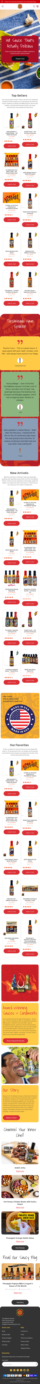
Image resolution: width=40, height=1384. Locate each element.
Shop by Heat (6, 1334)
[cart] (37, 6)
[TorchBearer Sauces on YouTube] (24, 1371)
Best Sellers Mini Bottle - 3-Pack (12, 938)
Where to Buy (6, 1341)
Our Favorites (19, 745)
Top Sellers (19, 95)
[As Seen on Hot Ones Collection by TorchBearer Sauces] (11, 197)
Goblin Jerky (20, 1167)
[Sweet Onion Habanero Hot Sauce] (30, 201)
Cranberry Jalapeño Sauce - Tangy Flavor (11, 670)
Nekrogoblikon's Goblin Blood (17, 429)
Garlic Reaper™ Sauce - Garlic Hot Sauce (30, 173)
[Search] (34, 6)
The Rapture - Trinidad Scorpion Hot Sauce (12, 291)
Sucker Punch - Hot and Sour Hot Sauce (30, 132)
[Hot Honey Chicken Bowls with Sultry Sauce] (20, 1186)
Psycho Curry (9, 348)
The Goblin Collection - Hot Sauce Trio (11, 630)
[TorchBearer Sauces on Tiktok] (21, 1371)
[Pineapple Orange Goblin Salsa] (20, 1222)
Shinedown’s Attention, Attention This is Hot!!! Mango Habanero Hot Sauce (30, 940)
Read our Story (11, 1118)
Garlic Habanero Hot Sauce (11, 252)
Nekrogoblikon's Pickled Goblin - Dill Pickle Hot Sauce (12, 133)
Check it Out (20, 59)
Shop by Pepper (7, 1338)
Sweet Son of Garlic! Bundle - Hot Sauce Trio (30, 590)
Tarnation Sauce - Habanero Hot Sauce (30, 291)
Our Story (4, 1345)
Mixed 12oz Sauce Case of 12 (30, 670)
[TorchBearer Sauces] (20, 6)
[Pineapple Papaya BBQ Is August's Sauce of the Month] (18, 1271)
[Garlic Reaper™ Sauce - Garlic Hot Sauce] (30, 161)
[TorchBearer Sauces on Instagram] (14, 1371)
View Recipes (20, 1248)
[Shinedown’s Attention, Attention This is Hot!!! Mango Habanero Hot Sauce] (30, 927)
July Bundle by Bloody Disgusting (11, 590)
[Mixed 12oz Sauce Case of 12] (30, 658)
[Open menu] (2, 6)
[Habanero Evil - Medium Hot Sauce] (30, 240)
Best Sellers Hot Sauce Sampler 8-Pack (30, 899)
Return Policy (25, 1345)
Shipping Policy (25, 1348)
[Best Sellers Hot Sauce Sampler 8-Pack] (30, 888)
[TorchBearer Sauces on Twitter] (18, 1371)
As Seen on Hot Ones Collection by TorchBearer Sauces (11, 207)
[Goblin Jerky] (20, 1152)
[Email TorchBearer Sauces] (28, 1371)
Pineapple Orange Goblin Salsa (20, 1238)
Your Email (5, 1360)
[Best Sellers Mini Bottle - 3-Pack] (11, 927)
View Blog (20, 1302)
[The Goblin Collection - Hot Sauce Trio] (11, 619)
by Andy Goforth (12, 1289)
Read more (20, 1171)
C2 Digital (27, 1381)
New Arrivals (19, 472)
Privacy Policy (25, 1341)
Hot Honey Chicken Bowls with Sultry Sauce (20, 1202)
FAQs (22, 1334)
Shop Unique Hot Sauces (15, 1041)
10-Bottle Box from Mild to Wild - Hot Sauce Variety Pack (11, 171)
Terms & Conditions (27, 1338)
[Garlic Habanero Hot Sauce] (11, 240)
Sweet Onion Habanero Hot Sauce (30, 212)
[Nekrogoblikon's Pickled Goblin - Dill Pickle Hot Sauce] (11, 120)
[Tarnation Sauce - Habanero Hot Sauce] (30, 279)
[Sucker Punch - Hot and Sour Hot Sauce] (30, 120)
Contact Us (24, 1331)
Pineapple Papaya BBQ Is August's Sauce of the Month (18, 1284)
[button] (8, 141)
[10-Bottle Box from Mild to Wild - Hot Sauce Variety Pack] (11, 160)
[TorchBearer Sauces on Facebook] (11, 1371)
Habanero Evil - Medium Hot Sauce (30, 252)
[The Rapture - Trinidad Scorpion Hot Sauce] (11, 279)
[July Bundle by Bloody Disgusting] (11, 578)
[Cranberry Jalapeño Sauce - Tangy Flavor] (11, 658)
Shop (3, 1331)
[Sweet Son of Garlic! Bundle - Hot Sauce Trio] (30, 578)
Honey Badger (12, 383)
